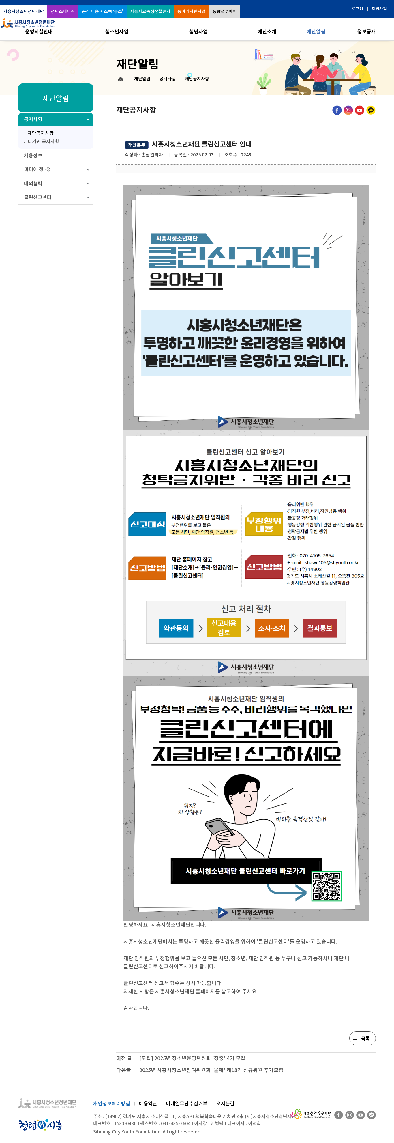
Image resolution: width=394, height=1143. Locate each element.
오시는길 (225, 1104)
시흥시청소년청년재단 (23, 11)
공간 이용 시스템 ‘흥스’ (102, 11)
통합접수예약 (225, 11)
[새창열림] (337, 110)
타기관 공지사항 (43, 141)
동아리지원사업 (191, 11)
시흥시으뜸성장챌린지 (150, 11)
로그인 (357, 8)
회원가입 (379, 8)
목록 (365, 1038)
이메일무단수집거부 (186, 1104)
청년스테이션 (63, 11)
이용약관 (148, 1104)
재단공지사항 (37, 132)
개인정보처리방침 (111, 1104)
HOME (120, 79)
